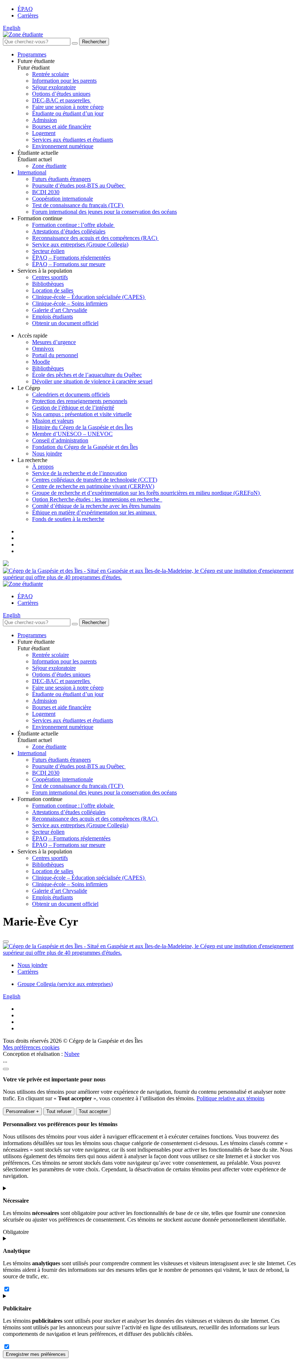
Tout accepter (93, 1111)
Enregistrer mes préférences (36, 1354)
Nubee (71, 1054)
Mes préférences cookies (31, 1047)
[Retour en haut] (6, 941)
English (11, 28)
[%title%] (6, 1069)
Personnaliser (22, 1111)
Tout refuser (58, 1111)
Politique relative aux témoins (230, 1098)
